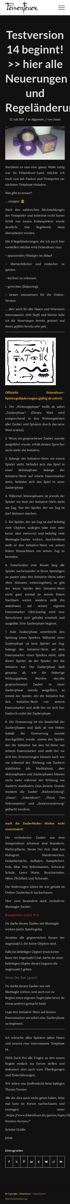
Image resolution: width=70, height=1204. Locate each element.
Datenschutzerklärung (16, 1198)
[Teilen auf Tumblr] (39, 1161)
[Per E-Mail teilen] (61, 1161)
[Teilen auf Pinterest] (24, 1161)
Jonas (56, 119)
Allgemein (37, 119)
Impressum (38, 1193)
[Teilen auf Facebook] (9, 1161)
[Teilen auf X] (16, 1161)
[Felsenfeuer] (29, 7)
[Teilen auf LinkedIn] (31, 1161)
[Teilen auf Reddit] (53, 1161)
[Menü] (60, 7)
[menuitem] (60, 7)
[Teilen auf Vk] (46, 1161)
